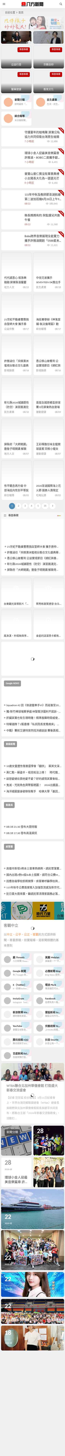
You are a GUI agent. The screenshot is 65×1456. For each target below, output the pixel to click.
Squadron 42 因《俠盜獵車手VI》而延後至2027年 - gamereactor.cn (33, 705)
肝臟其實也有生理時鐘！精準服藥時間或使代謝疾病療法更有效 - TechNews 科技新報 (33, 718)
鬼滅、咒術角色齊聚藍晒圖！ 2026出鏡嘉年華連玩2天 (33, 785)
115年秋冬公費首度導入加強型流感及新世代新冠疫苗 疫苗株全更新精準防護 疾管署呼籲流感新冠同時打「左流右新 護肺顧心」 (33, 887)
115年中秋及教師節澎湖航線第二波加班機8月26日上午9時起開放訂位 (43, 199)
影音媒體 (10, 582)
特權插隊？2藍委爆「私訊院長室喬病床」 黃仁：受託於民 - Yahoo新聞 (33, 724)
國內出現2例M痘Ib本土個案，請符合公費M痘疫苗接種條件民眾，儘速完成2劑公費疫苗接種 (33, 875)
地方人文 (9, 287)
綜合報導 (41, 329)
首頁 (20, 12)
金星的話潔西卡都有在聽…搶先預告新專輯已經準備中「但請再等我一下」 (50, 636)
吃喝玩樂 (41, 495)
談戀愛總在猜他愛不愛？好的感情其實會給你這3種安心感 (33, 779)
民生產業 (41, 287)
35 (45, 506)
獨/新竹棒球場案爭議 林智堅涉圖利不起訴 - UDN (33, 711)
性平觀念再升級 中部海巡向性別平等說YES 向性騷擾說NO (16, 490)
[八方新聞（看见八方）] (32, 4)
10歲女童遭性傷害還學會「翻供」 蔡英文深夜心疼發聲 (33, 766)
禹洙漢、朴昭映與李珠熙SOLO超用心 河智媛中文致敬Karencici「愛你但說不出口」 (18, 636)
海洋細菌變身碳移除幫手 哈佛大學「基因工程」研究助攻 (33, 791)
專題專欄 (13, 515)
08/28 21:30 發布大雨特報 (21, 827)
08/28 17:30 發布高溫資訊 (21, 833)
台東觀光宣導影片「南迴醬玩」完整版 (18, 604)
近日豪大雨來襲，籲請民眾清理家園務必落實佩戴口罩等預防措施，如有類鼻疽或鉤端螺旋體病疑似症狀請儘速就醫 (33, 894)
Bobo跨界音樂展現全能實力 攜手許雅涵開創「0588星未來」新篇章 (42, 241)
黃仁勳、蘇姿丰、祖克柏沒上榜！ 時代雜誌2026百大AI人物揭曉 (33, 772)
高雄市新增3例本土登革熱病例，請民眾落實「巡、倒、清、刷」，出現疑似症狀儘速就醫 (33, 868)
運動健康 (41, 412)
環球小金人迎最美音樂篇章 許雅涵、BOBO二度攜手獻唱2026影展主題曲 (43, 158)
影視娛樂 (9, 370)
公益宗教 (9, 329)
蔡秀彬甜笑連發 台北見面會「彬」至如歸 (50, 604)
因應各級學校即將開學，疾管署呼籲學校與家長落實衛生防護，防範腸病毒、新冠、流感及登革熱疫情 (33, 881)
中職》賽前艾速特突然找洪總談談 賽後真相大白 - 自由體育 (33, 730)
